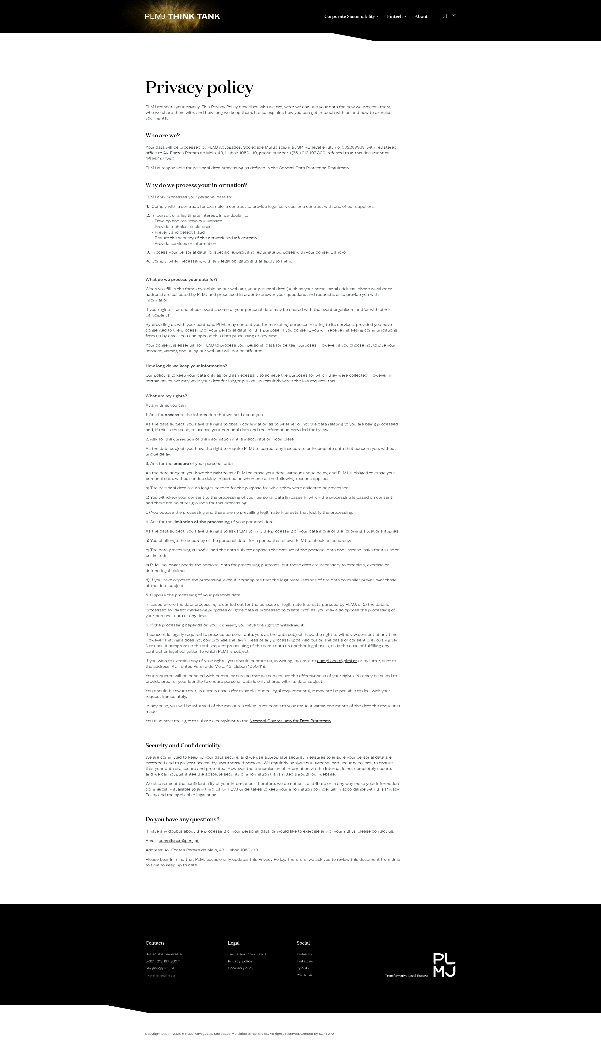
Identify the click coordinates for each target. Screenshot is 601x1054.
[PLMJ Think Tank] (182, 15)
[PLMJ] (420, 965)
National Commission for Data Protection (290, 720)
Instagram (305, 961)
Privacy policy (240, 961)
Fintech (395, 15)
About (421, 15)
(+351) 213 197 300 (162, 961)
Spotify (303, 968)
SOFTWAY (327, 1033)
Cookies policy (240, 968)
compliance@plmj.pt (337, 660)
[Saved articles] (445, 15)
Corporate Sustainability (349, 15)
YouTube (304, 975)
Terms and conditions (247, 954)
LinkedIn (304, 954)
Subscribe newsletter (164, 954)
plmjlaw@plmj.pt (160, 968)
